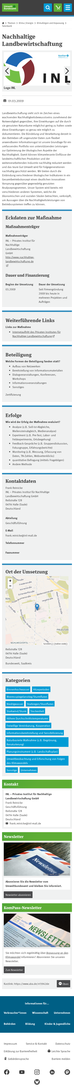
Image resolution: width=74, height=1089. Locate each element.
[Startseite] (10, 7)
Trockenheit (37, 711)
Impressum (10, 1043)
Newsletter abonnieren (18, 895)
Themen (11, 23)
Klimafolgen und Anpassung (50, 23)
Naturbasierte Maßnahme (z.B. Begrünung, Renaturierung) (32, 742)
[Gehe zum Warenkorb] (58, 7)
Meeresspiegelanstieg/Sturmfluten (27, 696)
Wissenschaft (40, 1013)
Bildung (30, 1024)
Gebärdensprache (18, 1059)
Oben (65, 984)
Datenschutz (62, 1043)
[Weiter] (67, 71)
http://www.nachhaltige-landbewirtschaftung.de (20, 259)
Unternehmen (29, 770)
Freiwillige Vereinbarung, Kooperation (28, 725)
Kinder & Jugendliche (57, 1024)
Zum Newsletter (14, 970)
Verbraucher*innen (15, 1013)
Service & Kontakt (36, 1043)
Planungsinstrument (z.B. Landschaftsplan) (32, 751)
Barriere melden (61, 1059)
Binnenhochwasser (18, 689)
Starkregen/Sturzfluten (40, 704)
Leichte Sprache (60, 1051)
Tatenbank (7, 25)
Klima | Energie (26, 23)
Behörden (9, 1024)
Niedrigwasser (15, 704)
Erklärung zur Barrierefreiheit (20, 1051)
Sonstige (12, 770)
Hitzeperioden (41, 689)
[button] (37, 607)
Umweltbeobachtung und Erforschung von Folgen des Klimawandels (36, 761)
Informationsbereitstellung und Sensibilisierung (35, 733)
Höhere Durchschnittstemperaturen (27, 718)
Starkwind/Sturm (17, 711)
